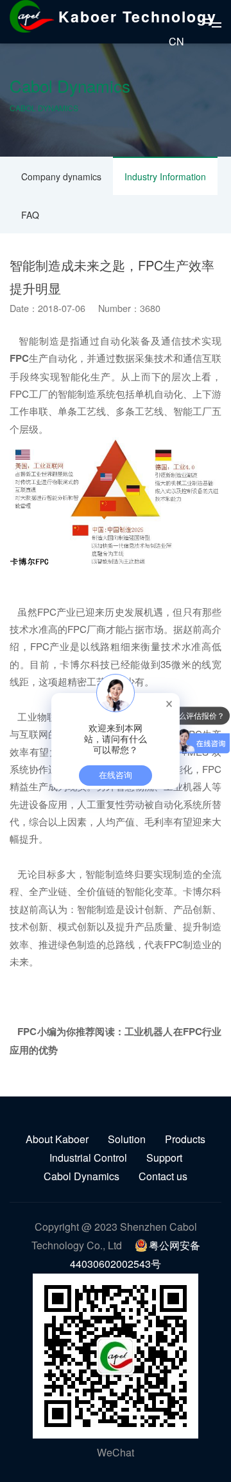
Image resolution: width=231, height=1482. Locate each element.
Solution (127, 1139)
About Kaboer (57, 1139)
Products (185, 1139)
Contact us (163, 1176)
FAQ (30, 214)
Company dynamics (61, 176)
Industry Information (165, 176)
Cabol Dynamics (81, 1176)
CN (176, 41)
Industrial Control (88, 1157)
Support (164, 1157)
